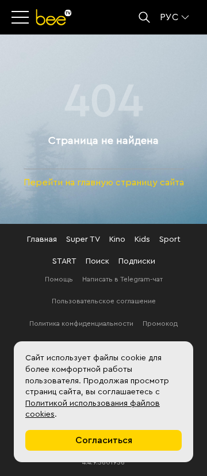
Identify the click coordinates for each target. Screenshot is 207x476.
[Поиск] (144, 17)
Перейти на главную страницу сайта (104, 182)
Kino (117, 239)
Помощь (59, 279)
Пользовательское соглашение (104, 301)
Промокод (160, 323)
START (64, 261)
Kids (142, 239)
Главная (42, 239)
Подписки (136, 261)
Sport (170, 239)
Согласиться (103, 440)
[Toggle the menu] (21, 17)
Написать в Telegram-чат (122, 279)
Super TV (83, 239)
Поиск (97, 261)
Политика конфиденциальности (81, 323)
